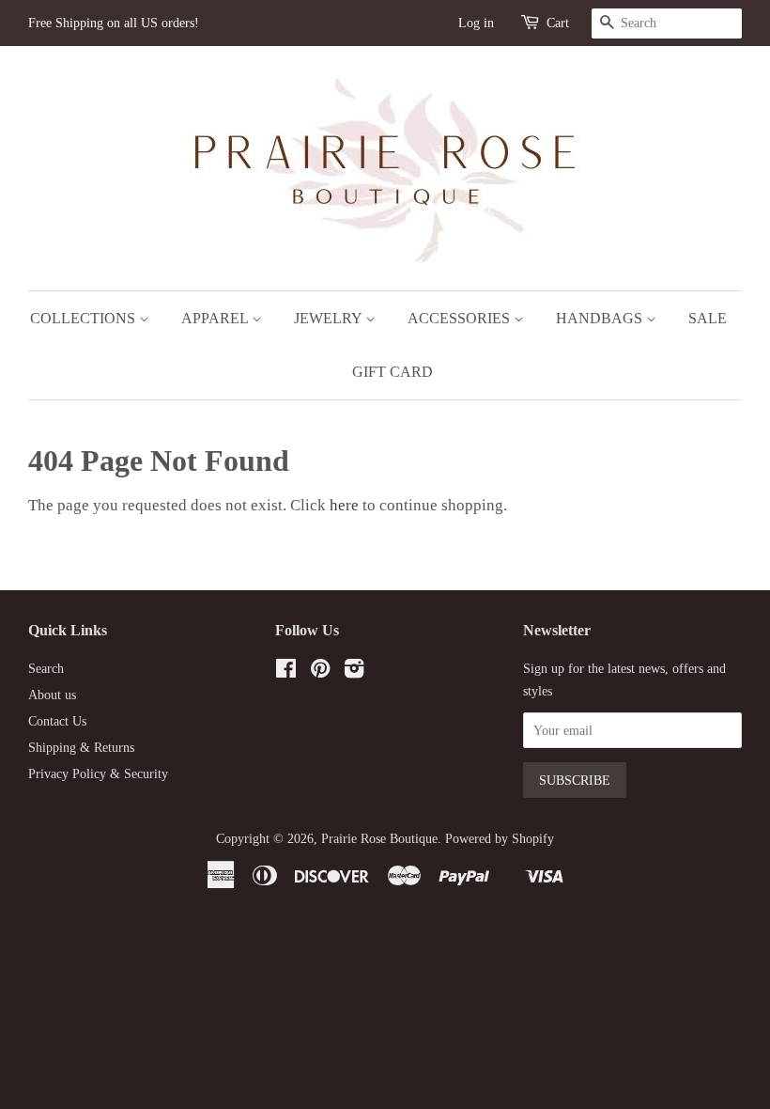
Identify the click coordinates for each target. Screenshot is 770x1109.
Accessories (461, 318)
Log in (476, 23)
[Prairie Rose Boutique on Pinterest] (320, 671)
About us (52, 694)
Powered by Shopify (499, 838)
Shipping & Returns (81, 747)
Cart (558, 23)
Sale (707, 318)
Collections (84, 318)
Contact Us (57, 720)
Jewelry (329, 318)
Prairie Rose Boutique (379, 838)
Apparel (216, 318)
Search (46, 668)
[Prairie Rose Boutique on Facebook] (286, 671)
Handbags (601, 318)
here (344, 505)
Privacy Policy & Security (98, 773)
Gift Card (392, 372)
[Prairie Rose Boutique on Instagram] (354, 671)
